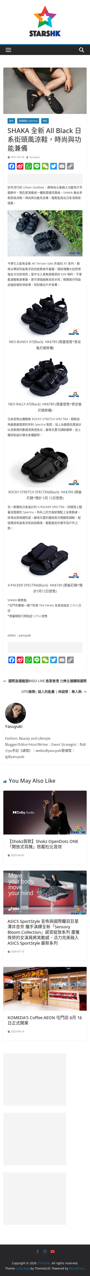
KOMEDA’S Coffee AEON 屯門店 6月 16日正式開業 (45, 1020)
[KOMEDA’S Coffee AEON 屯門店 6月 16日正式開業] (45, 970)
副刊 (11, 120)
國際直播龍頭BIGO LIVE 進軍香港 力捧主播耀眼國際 (47, 681)
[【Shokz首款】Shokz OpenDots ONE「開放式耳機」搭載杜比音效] (45, 793)
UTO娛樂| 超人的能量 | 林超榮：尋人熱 (51, 691)
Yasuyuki (34, 157)
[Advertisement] (49, 179)
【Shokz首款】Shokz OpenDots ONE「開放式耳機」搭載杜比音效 (43, 844)
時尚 (45, 120)
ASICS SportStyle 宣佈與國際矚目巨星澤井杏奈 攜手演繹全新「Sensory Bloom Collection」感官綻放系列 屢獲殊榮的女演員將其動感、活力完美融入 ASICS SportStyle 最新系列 (44, 932)
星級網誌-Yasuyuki (28, 120)
